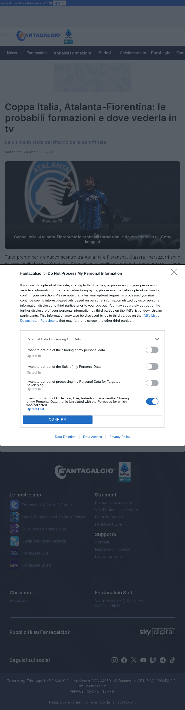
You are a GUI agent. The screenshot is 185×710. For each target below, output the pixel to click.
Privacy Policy (119, 437)
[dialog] (92, 355)
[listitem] (92, 339)
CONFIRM (58, 419)
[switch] (152, 350)
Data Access (92, 437)
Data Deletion (65, 437)
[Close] (175, 273)
